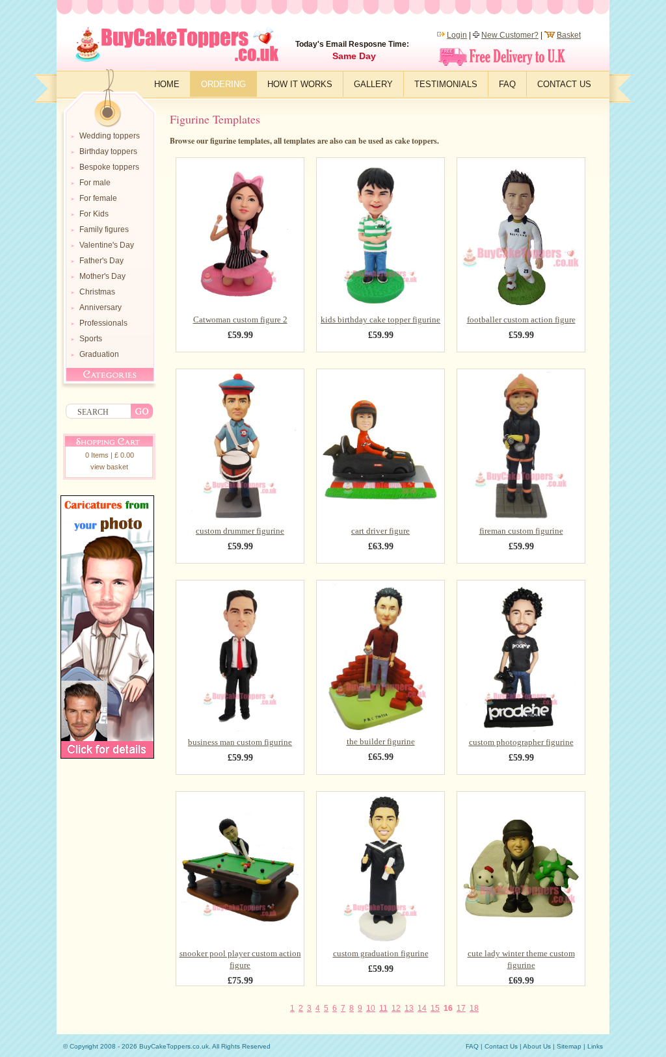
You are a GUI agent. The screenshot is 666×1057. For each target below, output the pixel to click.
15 (435, 1008)
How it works (299, 84)
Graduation (99, 354)
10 (370, 1008)
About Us (537, 1046)
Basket (569, 35)
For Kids (94, 213)
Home (167, 84)
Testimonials (445, 84)
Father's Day (101, 260)
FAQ (507, 84)
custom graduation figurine (381, 953)
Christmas (97, 291)
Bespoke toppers (109, 167)
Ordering (223, 84)
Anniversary (100, 307)
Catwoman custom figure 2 (240, 319)
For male (95, 182)
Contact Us (564, 84)
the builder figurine (381, 741)
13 (409, 1008)
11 (383, 1008)
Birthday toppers (108, 151)
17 (461, 1008)
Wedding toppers (109, 135)
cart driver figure (380, 531)
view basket (109, 467)
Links (595, 1046)
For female (98, 198)
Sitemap (569, 1046)
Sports (90, 338)
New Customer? (510, 35)
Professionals (103, 323)
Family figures (104, 229)
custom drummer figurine (240, 531)
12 (396, 1008)
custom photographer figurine (521, 742)
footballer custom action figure (521, 319)
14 (422, 1008)
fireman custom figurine (521, 531)
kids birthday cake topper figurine (380, 319)
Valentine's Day (106, 245)
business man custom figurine (240, 742)
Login (457, 35)
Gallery (373, 84)
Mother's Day (102, 276)
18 (474, 1008)
